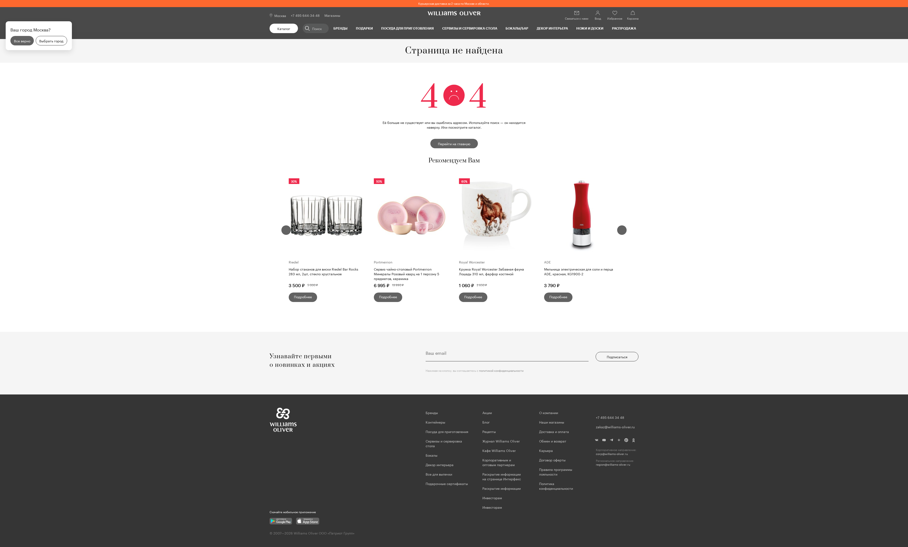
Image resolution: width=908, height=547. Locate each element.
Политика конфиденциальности (556, 486)
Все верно (22, 40)
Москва (280, 15)
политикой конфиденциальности (501, 370)
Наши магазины (551, 421)
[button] (286, 230)
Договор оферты (552, 459)
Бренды (340, 28)
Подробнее (303, 296)
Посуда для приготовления (407, 28)
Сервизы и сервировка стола (469, 28)
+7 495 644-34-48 (305, 15)
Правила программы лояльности (555, 472)
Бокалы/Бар (517, 28)
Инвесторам (492, 497)
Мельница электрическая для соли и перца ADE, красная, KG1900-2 (578, 271)
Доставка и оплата (554, 431)
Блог (486, 421)
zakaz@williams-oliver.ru (615, 426)
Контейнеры (435, 421)
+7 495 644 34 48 (610, 417)
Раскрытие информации (501, 488)
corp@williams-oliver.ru (612, 454)
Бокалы (431, 455)
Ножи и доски (589, 28)
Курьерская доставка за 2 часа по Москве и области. (454, 3)
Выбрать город (51, 40)
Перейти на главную (454, 143)
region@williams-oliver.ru (613, 464)
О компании (548, 412)
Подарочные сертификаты (447, 483)
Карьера (546, 450)
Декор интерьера (552, 28)
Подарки (364, 28)
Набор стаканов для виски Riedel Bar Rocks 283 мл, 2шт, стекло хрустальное (323, 271)
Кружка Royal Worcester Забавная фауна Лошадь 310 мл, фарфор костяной (491, 271)
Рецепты (489, 431)
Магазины (332, 15)
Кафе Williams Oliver (499, 450)
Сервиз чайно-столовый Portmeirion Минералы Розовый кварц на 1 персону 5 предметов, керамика (406, 274)
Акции (487, 412)
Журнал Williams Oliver (501, 440)
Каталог (283, 28)
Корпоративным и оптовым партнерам (498, 462)
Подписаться (617, 356)
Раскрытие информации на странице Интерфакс (501, 476)
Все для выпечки (439, 474)
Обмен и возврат (552, 440)
